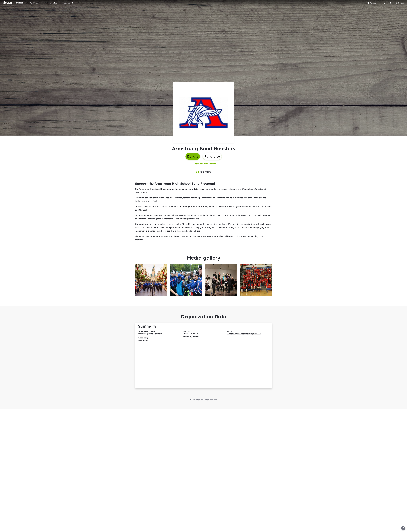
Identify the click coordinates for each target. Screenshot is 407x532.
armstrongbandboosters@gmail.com (244, 334)
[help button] (403, 528)
